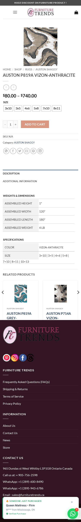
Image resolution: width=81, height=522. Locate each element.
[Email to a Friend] (27, 151)
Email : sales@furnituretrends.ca (23, 495)
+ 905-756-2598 (26, 475)
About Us (9, 425)
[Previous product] (13, 87)
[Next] (78, 300)
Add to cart (35, 124)
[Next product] (6, 87)
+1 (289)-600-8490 (30, 481)
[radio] (8, 108)
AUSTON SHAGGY (46, 69)
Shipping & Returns (15, 389)
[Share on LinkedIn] (40, 151)
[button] (15, 12)
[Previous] (3, 300)
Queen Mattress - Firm (20, 505)
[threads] (26, 357)
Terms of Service (13, 396)
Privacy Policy (12, 403)
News (6, 440)
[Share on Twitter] (20, 151)
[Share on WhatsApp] (6, 151)
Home (7, 69)
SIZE (5, 102)
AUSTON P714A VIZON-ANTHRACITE (58, 317)
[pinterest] (6, 357)
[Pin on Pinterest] (33, 151)
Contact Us (10, 433)
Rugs (28, 69)
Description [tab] (11, 173)
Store (6, 447)
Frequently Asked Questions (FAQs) (26, 382)
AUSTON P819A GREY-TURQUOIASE (19, 317)
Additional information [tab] (20, 181)
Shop (18, 69)
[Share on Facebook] (13, 151)
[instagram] (14, 357)
